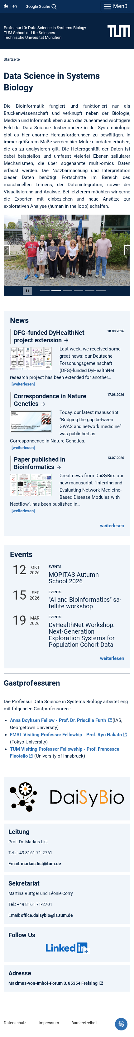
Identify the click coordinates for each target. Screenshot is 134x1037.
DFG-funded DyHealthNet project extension (49, 336)
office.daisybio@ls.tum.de (47, 915)
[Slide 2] (56, 290)
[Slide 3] (67, 290)
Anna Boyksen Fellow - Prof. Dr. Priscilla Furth (58, 720)
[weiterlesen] (23, 384)
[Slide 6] (101, 290)
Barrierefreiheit (84, 1022)
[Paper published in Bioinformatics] (32, 485)
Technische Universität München (32, 37)
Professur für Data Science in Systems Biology (45, 27)
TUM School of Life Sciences (29, 32)
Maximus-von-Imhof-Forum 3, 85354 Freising (53, 983)
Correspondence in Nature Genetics (50, 399)
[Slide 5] (89, 290)
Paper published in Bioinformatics (39, 463)
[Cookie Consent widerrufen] (121, 1024)
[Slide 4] (78, 290)
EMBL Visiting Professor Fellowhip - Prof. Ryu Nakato (66, 735)
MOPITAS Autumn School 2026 (74, 578)
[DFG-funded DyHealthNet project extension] (32, 359)
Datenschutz (15, 1022)
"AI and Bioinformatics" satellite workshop (85, 603)
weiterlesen (112, 526)
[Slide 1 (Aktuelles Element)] (45, 290)
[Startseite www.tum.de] (119, 31)
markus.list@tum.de (41, 863)
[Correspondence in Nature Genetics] (32, 422)
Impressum (49, 1022)
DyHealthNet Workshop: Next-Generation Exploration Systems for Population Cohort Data (82, 635)
